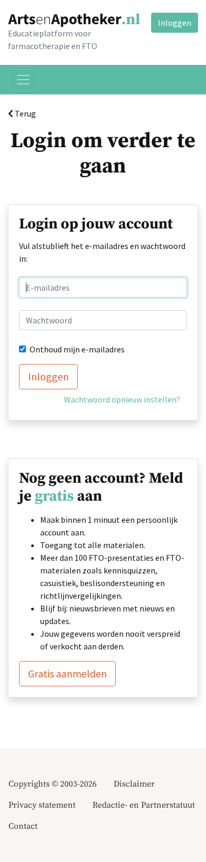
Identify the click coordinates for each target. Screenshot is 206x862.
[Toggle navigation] (23, 79)
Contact (23, 826)
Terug (24, 113)
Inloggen (174, 22)
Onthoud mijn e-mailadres (77, 349)
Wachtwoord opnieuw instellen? (122, 399)
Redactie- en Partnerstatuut (143, 805)
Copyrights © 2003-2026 (52, 784)
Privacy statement (42, 805)
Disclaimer (134, 784)
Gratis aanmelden (67, 673)
